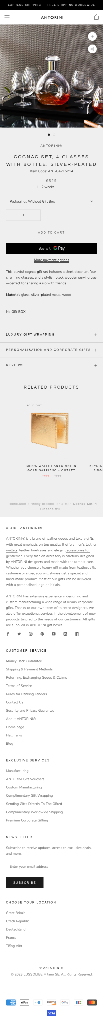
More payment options (51, 260)
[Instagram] (30, 633)
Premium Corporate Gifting (27, 820)
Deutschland (16, 929)
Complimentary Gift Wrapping (29, 795)
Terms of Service (19, 685)
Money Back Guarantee (24, 661)
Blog (9, 743)
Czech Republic (17, 921)
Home (13, 503)
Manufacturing (17, 770)
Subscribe (24, 882)
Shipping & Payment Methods (29, 669)
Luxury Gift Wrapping (30, 334)
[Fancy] (76, 633)
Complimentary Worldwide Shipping (34, 812)
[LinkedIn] (65, 633)
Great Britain (16, 912)
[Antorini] (52, 17)
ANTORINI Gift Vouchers (25, 779)
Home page (15, 727)
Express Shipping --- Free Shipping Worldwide (51, 5)
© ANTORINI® (51, 967)
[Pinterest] (42, 633)
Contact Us (14, 702)
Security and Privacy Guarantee (30, 710)
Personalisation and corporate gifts (48, 350)
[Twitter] (19, 633)
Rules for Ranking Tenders (26, 694)
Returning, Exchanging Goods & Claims (36, 677)
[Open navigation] (7, 17)
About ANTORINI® (21, 718)
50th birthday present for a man (45, 503)
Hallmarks (14, 735)
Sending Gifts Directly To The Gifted (34, 803)
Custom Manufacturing (24, 787)
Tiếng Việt (14, 945)
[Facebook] (8, 633)
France (11, 937)
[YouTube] (54, 633)
